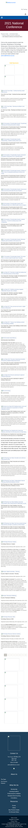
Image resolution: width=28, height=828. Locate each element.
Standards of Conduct (14, 819)
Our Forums (4, 781)
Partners (3, 783)
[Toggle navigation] (2, 17)
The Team (3, 779)
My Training (24, 9)
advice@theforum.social (7, 55)
